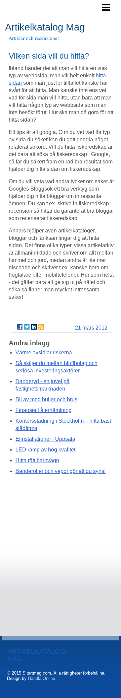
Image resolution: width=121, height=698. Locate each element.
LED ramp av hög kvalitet (45, 449)
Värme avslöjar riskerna (43, 352)
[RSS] (41, 327)
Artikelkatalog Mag (45, 27)
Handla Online (41, 678)
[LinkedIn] (34, 327)
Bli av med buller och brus (46, 399)
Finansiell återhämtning (43, 410)
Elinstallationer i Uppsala (45, 439)
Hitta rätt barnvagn (37, 460)
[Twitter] (27, 327)
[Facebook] (20, 327)
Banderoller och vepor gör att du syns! (60, 471)
